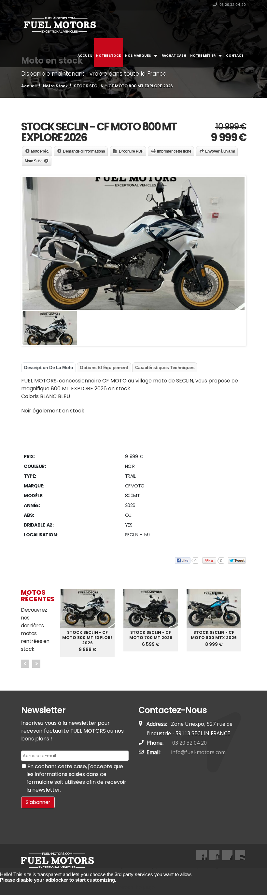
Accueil (84, 55)
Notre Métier (203, 55)
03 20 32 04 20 (189, 742)
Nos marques (138, 55)
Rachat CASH (174, 55)
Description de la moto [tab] (48, 367)
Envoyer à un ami (220, 151)
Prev (25, 664)
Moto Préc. (40, 151)
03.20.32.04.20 (232, 4)
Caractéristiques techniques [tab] (165, 367)
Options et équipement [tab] (104, 367)
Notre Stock (108, 55)
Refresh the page (135, 887)
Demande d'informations (84, 151)
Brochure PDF (131, 151)
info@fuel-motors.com (198, 752)
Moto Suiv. (33, 161)
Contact (235, 55)
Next (36, 664)
